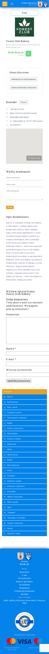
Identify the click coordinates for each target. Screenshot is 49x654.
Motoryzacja (12, 455)
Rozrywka (11, 491)
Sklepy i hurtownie (15, 497)
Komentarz (12, 314)
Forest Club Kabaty (18, 41)
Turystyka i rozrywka (16, 518)
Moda (9, 449)
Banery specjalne (24, 581)
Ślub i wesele (12, 502)
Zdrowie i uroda (13, 533)
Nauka (10, 460)
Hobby (9, 423)
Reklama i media (14, 481)
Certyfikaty (24, 584)
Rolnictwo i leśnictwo (16, 486)
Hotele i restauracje (15, 428)
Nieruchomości (13, 465)
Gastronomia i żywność (17, 418)
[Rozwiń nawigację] (4, 3)
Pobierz (24, 102)
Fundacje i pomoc (14, 412)
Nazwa (11, 348)
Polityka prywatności (24, 591)
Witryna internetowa (19, 369)
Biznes (10, 397)
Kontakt (24, 594)
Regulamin (24, 588)
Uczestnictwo (24, 578)
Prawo (9, 470)
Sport (9, 507)
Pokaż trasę (35, 158)
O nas (24, 575)
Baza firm (24, 572)
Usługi (10, 528)
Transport (11, 512)
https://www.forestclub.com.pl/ (23, 113)
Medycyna (11, 444)
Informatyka (12, 433)
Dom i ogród (12, 407)
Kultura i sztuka (14, 439)
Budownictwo (12, 402)
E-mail (11, 359)
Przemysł (11, 476)
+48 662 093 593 (17, 109)
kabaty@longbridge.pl (19, 117)
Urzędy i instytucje (15, 523)
